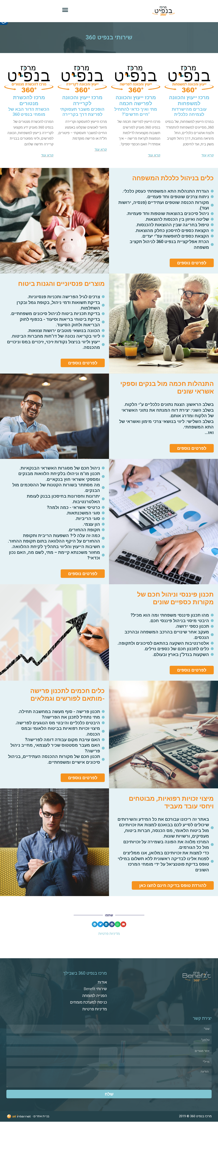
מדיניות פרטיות (109, 934)
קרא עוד (154, 155)
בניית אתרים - (40, 1116)
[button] (65, 10)
